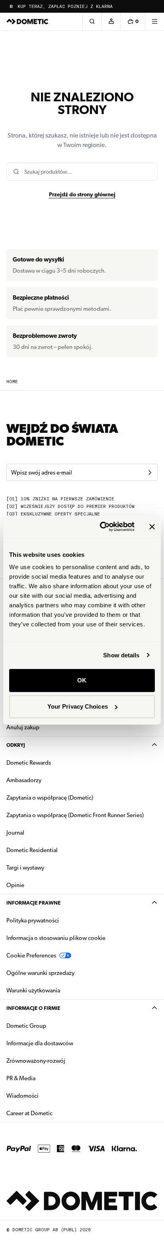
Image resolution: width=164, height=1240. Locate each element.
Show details (121, 655)
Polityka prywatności (32, 920)
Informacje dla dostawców (39, 1043)
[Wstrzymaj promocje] (11, 6)
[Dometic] (27, 21)
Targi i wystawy (25, 867)
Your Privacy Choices (77, 706)
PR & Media (46, 1078)
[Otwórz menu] (154, 21)
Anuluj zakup (22, 727)
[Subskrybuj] (150, 472)
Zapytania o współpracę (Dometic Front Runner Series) (75, 815)
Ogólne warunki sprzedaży (40, 972)
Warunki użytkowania (33, 990)
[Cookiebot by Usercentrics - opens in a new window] (101, 526)
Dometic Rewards (28, 762)
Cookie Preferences (31, 955)
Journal (15, 832)
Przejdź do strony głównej (82, 194)
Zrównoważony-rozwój (35, 1060)
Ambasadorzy (23, 780)
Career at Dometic (54, 1113)
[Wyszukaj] (92, 21)
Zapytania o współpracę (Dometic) (49, 797)
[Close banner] (152, 526)
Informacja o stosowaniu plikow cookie (55, 938)
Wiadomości (47, 1095)
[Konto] (111, 21)
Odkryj (15, 745)
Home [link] (12, 382)
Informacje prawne (33, 903)
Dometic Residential (57, 850)
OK (81, 680)
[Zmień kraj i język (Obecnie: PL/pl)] (154, 6)
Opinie (15, 885)
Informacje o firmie (33, 1008)
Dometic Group (51, 1025)
